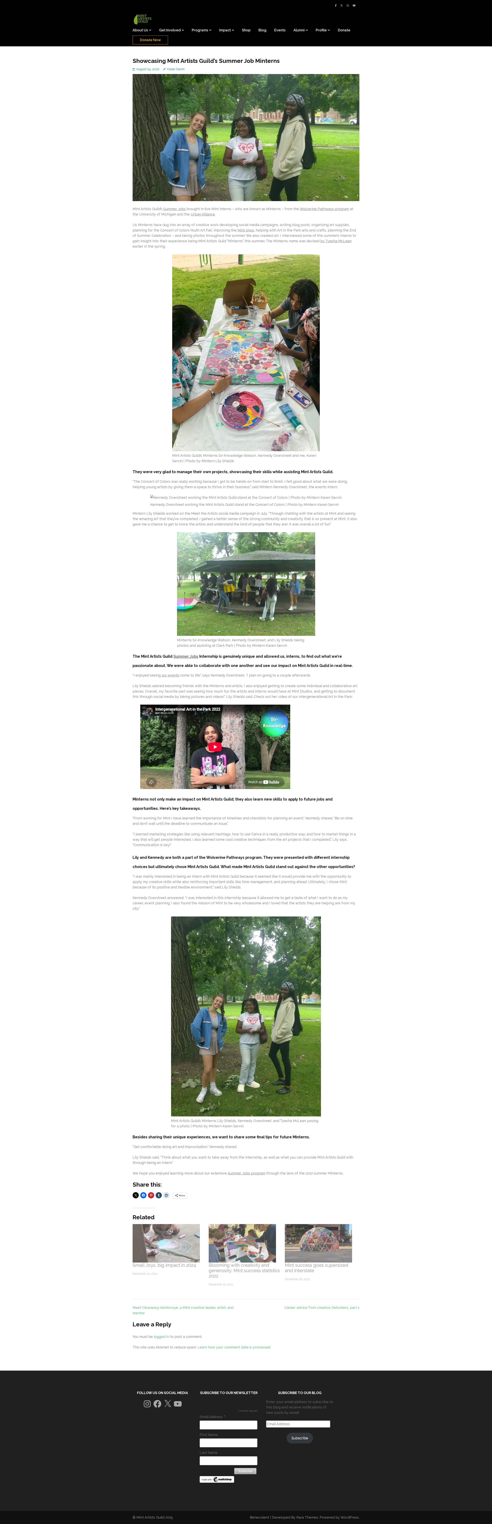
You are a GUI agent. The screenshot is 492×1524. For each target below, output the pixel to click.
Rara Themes (307, 1517)
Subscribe (300, 1438)
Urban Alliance (203, 214)
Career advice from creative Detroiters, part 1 (321, 1308)
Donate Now (150, 40)
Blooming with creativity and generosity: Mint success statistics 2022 (244, 1270)
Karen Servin (176, 69)
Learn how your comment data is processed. (234, 1347)
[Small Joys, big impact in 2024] (169, 1243)
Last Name (209, 1453)
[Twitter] (341, 5)
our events (170, 675)
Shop (246, 30)
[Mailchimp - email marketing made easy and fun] (217, 1481)
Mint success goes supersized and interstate (316, 1267)
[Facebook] (336, 5)
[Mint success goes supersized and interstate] (321, 1243)
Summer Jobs (174, 209)
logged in (161, 1337)
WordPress (350, 1517)
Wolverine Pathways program (324, 209)
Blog (262, 30)
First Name (209, 1435)
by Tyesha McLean (336, 241)
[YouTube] (354, 5)
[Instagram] (348, 5)
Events (280, 30)
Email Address (212, 1417)
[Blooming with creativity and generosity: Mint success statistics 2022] (245, 1243)
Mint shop (246, 230)
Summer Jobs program (246, 1173)
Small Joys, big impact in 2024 (164, 1265)
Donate (344, 30)
